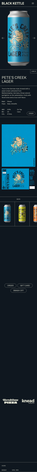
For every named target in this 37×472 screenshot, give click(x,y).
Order (31, 113)
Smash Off (18, 290)
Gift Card (25, 285)
